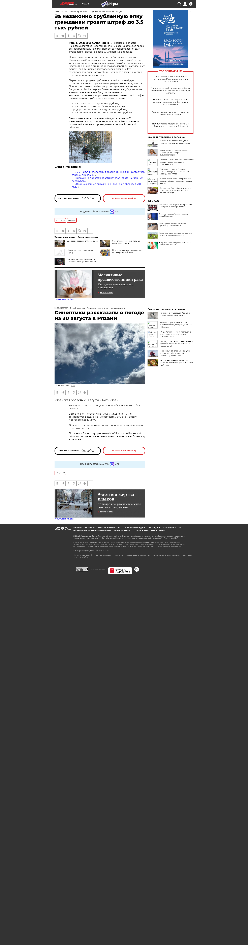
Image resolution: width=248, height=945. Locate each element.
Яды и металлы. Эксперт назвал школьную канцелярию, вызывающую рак (174, 152)
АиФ (73, 386)
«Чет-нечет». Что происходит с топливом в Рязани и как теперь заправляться (170, 79)
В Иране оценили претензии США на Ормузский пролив (175, 244)
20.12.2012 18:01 (61, 12)
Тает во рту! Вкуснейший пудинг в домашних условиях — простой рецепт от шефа (175, 190)
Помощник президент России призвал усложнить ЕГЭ (172, 225)
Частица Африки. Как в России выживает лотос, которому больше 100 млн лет (175, 324)
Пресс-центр (154, 528)
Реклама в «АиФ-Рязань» (109, 528)
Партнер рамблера (98, 569)
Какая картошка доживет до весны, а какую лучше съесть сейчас (175, 234)
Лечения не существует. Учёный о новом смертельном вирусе (175, 314)
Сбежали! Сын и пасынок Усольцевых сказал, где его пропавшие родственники (176, 162)
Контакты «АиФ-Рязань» (84, 528)
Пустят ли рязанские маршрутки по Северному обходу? (127, 251)
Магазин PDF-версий (172, 528)
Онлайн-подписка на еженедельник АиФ (92, 531)
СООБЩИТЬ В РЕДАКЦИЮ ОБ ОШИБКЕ (149, 531)
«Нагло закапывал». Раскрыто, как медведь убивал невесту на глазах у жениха (176, 181)
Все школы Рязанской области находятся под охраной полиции (81, 260)
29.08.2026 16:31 (61, 308)
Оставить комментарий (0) (124, 198)
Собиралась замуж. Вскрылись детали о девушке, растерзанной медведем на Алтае (174, 171)
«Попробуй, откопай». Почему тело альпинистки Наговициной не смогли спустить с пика (176, 353)
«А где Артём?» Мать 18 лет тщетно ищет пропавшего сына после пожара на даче (175, 334)
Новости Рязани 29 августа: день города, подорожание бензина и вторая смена (170, 102)
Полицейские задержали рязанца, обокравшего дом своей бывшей (170, 125)
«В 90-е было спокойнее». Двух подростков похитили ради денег (175, 142)
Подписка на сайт (122, 531)
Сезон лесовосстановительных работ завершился (126, 242)
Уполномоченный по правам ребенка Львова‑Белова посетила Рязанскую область (170, 90)
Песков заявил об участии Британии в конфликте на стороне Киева (175, 206)
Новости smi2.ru (64, 299)
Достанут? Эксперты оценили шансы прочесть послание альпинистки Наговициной (176, 343)
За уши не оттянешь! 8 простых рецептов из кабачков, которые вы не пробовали (176, 362)
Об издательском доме (134, 528)
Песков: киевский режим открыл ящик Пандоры (173, 215)
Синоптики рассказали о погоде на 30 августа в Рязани (170, 113)
